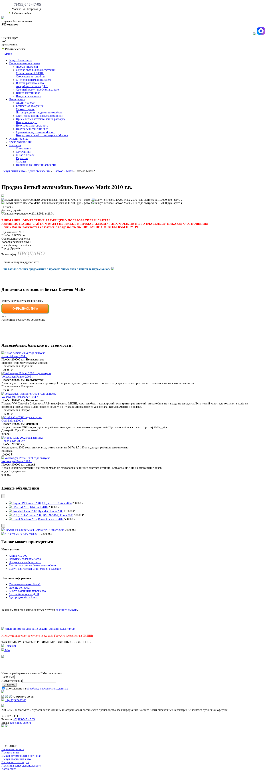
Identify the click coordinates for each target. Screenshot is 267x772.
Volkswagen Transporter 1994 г (19, 396)
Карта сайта (8, 768)
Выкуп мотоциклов (28, 92)
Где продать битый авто (23, 597)
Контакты (15, 145)
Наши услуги (17, 99)
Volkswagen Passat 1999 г (16, 461)
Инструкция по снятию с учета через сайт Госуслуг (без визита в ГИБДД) (47, 635)
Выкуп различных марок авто (27, 590)
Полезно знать (10, 752)
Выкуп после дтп (26, 122)
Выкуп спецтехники (28, 96)
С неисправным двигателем (33, 79)
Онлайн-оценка (18, 138)
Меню (8, 53)
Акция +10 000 (25, 102)
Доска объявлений (20, 141)
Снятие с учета (25, 109)
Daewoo (58, 171)
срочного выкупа (66, 609)
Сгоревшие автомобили (31, 76)
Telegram (10, 645)
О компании (23, 148)
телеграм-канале (100, 268)
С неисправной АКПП (30, 73)
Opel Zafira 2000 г (12, 420)
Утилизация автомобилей (25, 584)
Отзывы (21, 161)
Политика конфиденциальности (36, 164)
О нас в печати (25, 155)
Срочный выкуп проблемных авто (37, 89)
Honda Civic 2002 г (13, 440)
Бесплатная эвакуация (29, 105)
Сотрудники (23, 151)
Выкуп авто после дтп (15, 762)
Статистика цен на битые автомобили (39, 115)
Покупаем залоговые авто (32, 125)
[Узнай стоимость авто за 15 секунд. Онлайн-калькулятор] (38, 628)
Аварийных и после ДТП (32, 86)
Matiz (69, 171)
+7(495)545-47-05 (26, 4)
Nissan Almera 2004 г (14, 356)
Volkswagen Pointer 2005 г (17, 376)
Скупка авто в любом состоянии (36, 69)
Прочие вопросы (19, 587)
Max (7, 650)
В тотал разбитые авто (30, 83)
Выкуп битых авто (20, 60)
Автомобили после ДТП (24, 594)
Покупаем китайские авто (32, 128)
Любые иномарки (27, 66)
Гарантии (22, 158)
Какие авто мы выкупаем (24, 63)
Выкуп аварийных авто (16, 759)
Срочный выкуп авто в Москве (35, 132)
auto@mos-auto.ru (20, 722)
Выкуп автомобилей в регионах (21, 755)
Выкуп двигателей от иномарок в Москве (42, 135)
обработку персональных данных (47, 688)
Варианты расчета (12, 749)
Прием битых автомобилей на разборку (40, 119)
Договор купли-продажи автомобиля (39, 112)
